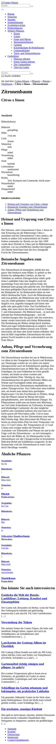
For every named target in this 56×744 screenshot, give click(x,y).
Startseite (11, 728)
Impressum (12, 737)
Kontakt (11, 731)
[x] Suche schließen (11, 76)
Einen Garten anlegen (24, 61)
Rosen (17, 33)
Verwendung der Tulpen (16, 622)
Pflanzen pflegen (22, 59)
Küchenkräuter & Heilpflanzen (29, 47)
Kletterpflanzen (15, 28)
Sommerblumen (15, 22)
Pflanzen (36, 81)
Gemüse (18, 45)
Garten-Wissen (22, 81)
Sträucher (12, 16)
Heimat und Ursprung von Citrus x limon (27, 204)
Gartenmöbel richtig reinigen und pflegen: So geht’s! (22, 665)
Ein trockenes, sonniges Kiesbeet (21, 709)
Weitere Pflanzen (15, 30)
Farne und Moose (22, 39)
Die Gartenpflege (22, 64)
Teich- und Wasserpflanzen (27, 53)
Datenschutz (13, 734)
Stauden (11, 19)
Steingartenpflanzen (23, 42)
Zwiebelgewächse (16, 25)
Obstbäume (6, 84)
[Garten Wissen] (9, 2)
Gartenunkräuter (22, 50)
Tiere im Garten (21, 67)
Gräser (17, 36)
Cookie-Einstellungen (18, 740)
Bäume (10, 14)
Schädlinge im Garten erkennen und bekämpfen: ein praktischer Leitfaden (25, 689)
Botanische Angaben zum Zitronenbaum (27, 207)
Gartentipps (13, 56)
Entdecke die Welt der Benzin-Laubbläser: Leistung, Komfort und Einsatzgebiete (24, 598)
